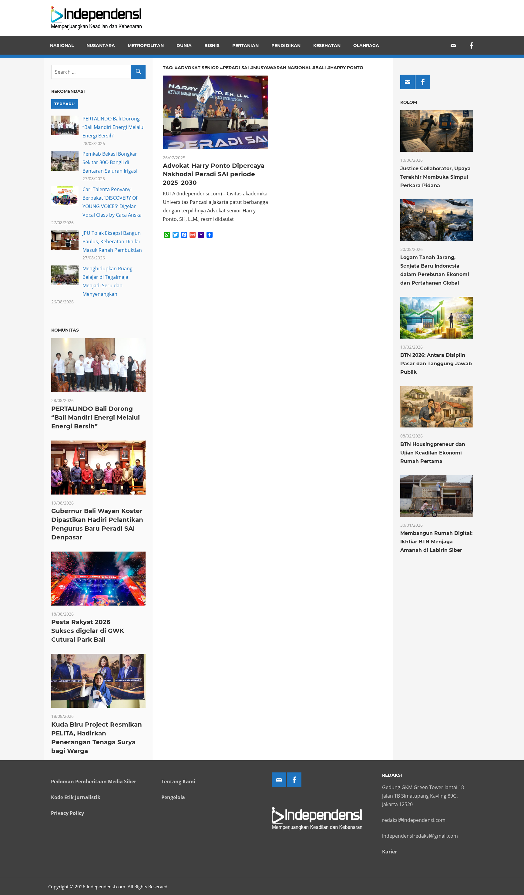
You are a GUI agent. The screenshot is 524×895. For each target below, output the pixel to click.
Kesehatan (327, 45)
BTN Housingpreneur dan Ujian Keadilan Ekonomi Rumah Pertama (432, 452)
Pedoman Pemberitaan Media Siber (93, 781)
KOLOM (408, 102)
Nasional (62, 45)
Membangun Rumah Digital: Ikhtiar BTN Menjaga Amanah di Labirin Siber (436, 541)
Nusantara (100, 45)
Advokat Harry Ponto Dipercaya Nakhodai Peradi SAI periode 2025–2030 (213, 174)
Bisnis (212, 45)
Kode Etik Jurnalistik (75, 797)
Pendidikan (286, 45)
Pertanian (245, 45)
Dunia (184, 45)
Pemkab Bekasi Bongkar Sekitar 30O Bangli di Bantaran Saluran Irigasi (109, 162)
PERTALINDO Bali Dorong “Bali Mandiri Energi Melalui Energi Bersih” (113, 127)
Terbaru (64, 103)
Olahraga (366, 45)
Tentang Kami (178, 781)
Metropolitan (146, 45)
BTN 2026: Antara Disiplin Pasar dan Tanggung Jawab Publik (436, 363)
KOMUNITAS (65, 330)
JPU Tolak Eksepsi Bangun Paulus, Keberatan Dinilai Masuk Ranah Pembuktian (112, 241)
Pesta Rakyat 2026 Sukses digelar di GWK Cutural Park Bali (87, 630)
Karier (389, 851)
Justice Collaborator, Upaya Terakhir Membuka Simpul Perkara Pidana (435, 177)
